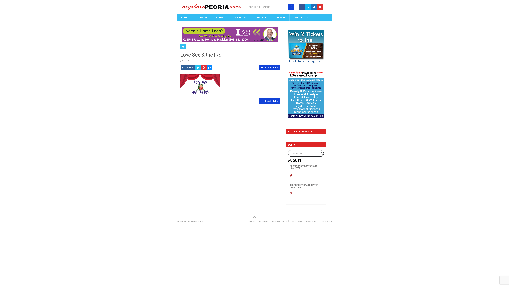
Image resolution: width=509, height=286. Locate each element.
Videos (219, 17)
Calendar (201, 17)
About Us (252, 221)
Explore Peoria (187, 61)
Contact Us (301, 17)
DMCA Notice (326, 221)
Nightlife (280, 17)
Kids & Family (239, 17)
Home (184, 17)
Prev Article (270, 67)
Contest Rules (296, 221)
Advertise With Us (279, 221)
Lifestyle (260, 17)
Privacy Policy (311, 221)
